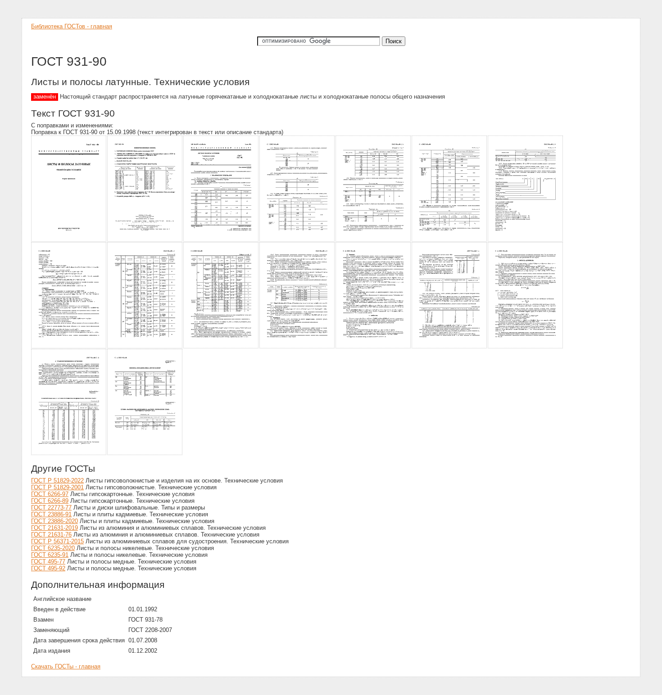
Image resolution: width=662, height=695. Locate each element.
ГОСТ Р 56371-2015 (57, 541)
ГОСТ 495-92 (48, 568)
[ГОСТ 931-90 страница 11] (297, 346)
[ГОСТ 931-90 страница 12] (374, 346)
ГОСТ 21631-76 (51, 534)
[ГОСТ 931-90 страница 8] (69, 346)
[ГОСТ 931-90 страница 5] (374, 240)
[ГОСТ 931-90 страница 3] (221, 240)
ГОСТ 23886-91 (51, 514)
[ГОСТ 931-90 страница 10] (221, 346)
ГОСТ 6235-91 (49, 554)
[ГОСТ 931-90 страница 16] (145, 453)
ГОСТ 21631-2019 (54, 527)
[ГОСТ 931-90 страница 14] (526, 346)
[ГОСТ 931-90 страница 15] (69, 453)
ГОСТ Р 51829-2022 (57, 480)
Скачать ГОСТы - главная (65, 666)
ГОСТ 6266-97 (49, 494)
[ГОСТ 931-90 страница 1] (69, 240)
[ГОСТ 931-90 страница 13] (450, 346)
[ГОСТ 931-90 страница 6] (450, 240)
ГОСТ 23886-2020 (54, 521)
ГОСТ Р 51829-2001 (57, 487)
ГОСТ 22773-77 (51, 507)
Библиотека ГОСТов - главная (71, 26)
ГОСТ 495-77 (48, 561)
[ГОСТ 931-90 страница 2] (145, 240)
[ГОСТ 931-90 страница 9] (145, 346)
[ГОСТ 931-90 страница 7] (526, 240)
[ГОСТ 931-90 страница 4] (297, 240)
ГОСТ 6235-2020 (53, 548)
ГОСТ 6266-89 (49, 500)
